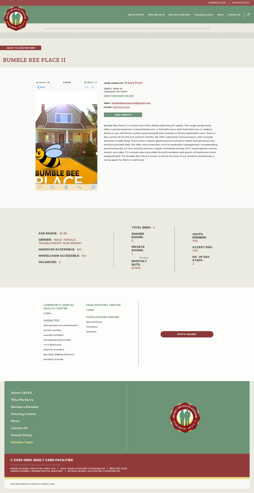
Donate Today (241, 2)
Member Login (217, 2)
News (220, 14)
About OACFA (136, 14)
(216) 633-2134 (121, 107)
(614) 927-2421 (118, 468)
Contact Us (234, 14)
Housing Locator (204, 14)
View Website (123, 115)
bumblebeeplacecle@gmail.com (131, 103)
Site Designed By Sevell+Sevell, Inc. (32, 484)
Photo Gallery (187, 334)
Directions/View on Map (119, 96)
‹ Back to (20, 48)
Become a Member (179, 14)
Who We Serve (156, 14)
